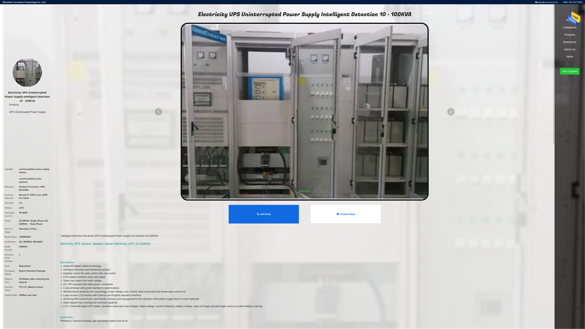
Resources (569, 42)
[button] (158, 111)
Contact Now (347, 214)
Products (14, 104)
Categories (569, 27)
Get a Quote (569, 71)
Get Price (265, 214)
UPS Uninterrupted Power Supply (27, 112)
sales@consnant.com (547, 2)
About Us (569, 49)
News (569, 56)
